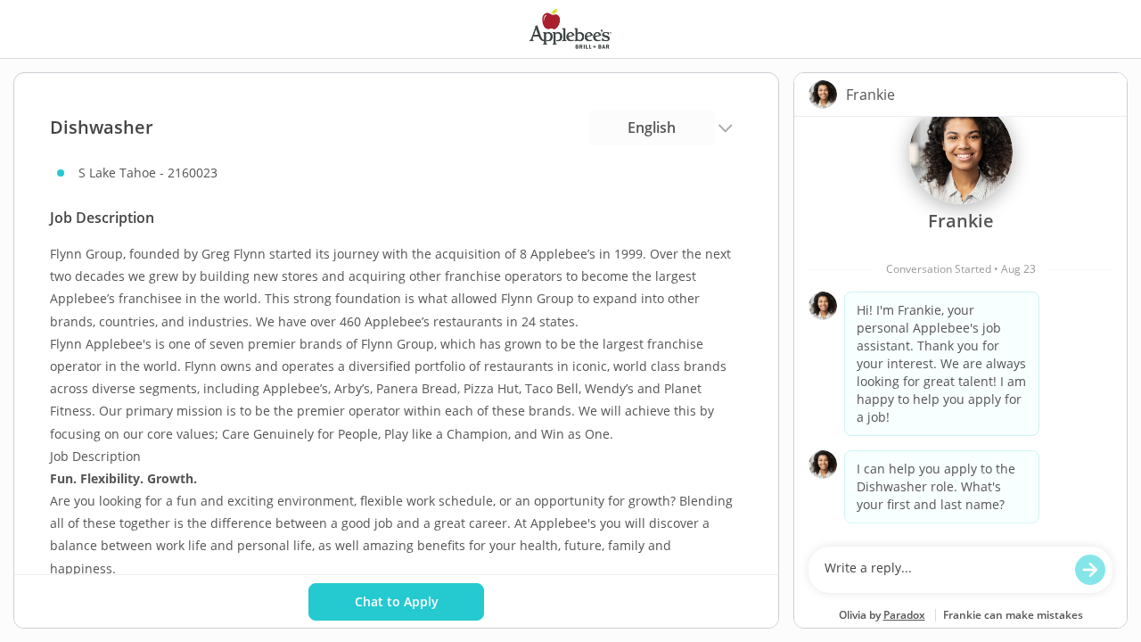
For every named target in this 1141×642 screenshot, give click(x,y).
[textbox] (943, 570)
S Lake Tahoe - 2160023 (148, 172)
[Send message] (1090, 570)
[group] (960, 327)
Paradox (904, 614)
